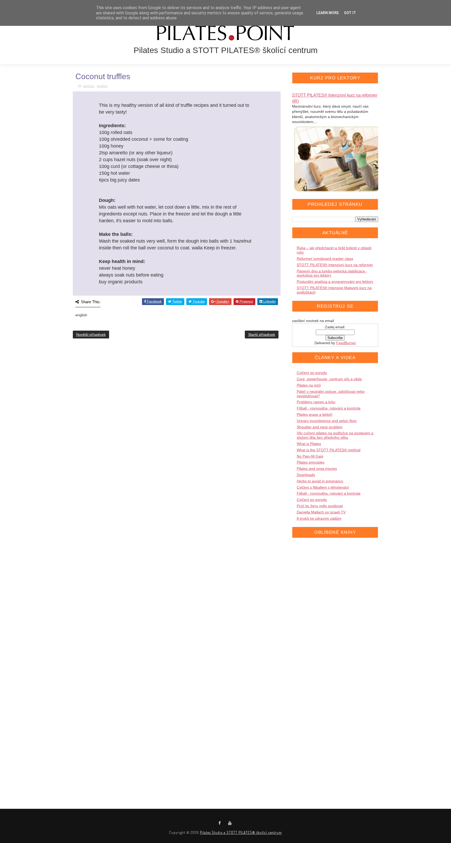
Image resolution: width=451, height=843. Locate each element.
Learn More (327, 13)
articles (88, 86)
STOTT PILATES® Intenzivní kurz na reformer (335, 265)
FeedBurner (346, 343)
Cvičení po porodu (312, 373)
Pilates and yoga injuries (317, 468)
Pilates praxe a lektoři (314, 414)
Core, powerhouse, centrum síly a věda (329, 379)
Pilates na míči (309, 385)
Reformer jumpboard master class (325, 258)
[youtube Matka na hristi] (230, 823)
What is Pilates (309, 444)
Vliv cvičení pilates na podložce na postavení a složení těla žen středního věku (335, 435)
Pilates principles (310, 462)
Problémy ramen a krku (316, 402)
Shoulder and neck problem (319, 427)
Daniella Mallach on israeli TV (321, 512)
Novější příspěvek (91, 334)
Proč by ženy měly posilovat (320, 506)
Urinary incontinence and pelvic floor (327, 421)
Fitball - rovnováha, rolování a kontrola (328, 408)
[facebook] (220, 823)
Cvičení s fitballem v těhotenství (323, 487)
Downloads (306, 475)
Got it (350, 13)
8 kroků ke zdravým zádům (319, 518)
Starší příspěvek (261, 334)
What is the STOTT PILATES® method (328, 450)
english (102, 86)
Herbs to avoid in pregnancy (320, 481)
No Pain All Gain (310, 456)
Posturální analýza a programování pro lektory (335, 281)
